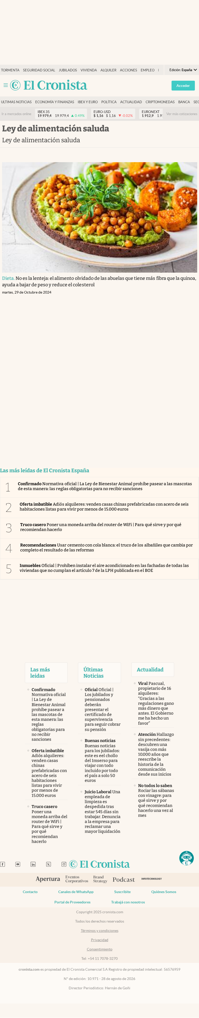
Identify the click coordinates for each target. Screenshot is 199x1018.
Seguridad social (39, 70)
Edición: (180, 70)
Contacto (30, 892)
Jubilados (68, 70)
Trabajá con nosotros (128, 902)
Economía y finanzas (54, 102)
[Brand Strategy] (100, 879)
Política (109, 102)
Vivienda (89, 70)
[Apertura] (48, 880)
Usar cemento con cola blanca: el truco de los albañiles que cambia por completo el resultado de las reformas (106, 547)
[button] (186, 858)
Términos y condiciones (99, 931)
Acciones (128, 70)
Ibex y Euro (88, 102)
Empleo (147, 70)
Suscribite (122, 892)
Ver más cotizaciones (181, 114)
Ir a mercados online (16, 114)
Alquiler (108, 70)
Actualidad (131, 102)
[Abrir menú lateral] (6, 85)
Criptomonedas (160, 102)
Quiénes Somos (163, 892)
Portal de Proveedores (72, 902)
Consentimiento (99, 949)
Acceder (183, 86)
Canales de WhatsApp (76, 892)
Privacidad (99, 940)
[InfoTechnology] (151, 879)
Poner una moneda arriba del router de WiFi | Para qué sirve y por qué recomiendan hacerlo (100, 527)
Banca (184, 102)
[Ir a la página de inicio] (49, 85)
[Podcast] (124, 880)
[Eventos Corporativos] (76, 879)
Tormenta (10, 70)
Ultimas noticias (16, 102)
